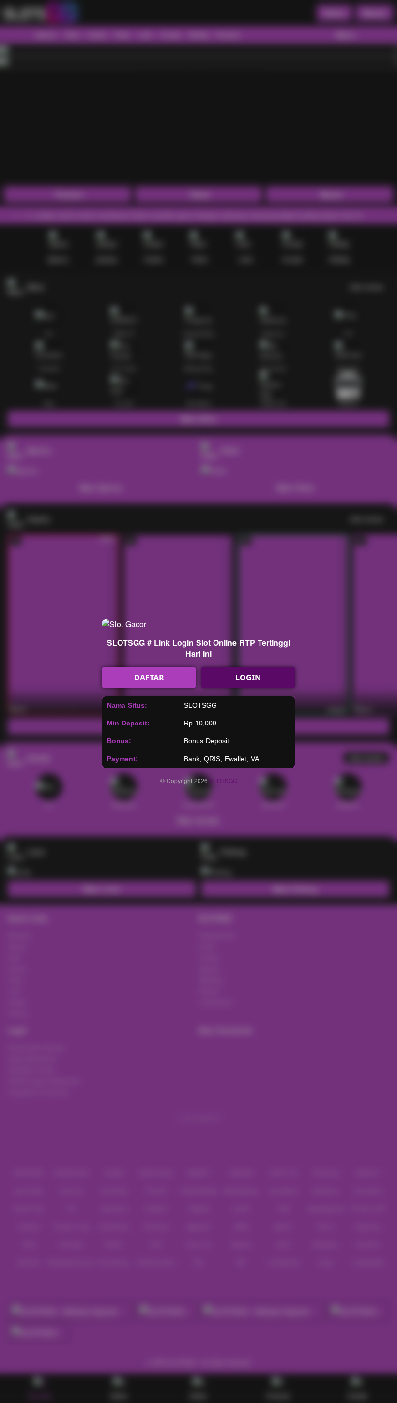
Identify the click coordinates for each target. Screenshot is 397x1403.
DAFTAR (149, 677)
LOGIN (248, 677)
